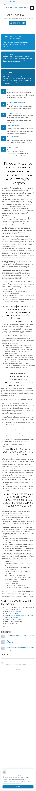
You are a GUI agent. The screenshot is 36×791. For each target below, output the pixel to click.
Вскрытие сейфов (14, 126)
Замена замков (13, 137)
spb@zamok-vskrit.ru (16, 619)
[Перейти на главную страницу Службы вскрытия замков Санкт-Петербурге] (18, 7)
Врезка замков (12, 147)
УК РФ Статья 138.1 (25, 443)
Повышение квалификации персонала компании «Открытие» (20, 648)
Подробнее (5, 626)
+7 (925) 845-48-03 (10, 1)
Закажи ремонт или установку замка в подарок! (20, 635)
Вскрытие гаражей (14, 113)
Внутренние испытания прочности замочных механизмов (19, 641)
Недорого (8, 54)
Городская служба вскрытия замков (12, 37)
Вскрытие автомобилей (16, 102)
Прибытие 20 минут (7, 73)
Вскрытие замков (14, 90)
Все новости (6, 654)
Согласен (18, 786)
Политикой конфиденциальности (12, 782)
